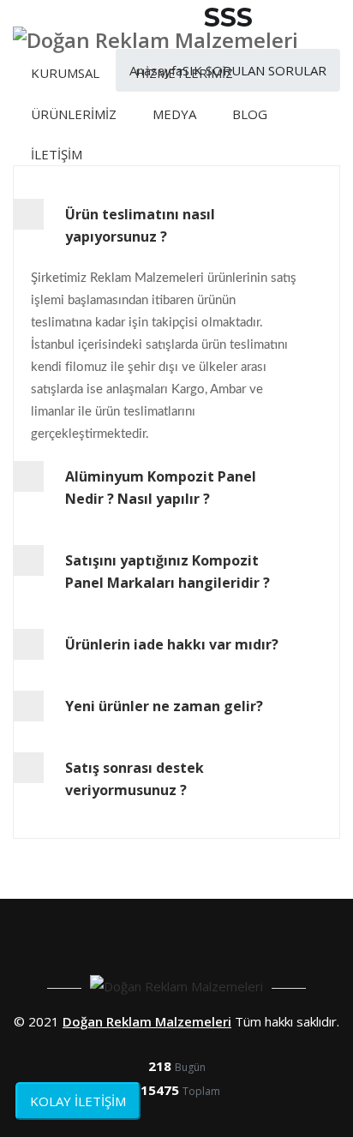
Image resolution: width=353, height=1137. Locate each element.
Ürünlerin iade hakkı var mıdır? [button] (171, 644)
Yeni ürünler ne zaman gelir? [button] (164, 706)
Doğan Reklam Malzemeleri (147, 1021)
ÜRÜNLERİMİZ (74, 114)
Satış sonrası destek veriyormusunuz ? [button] (134, 778)
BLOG (249, 114)
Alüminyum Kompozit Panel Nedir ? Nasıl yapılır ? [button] (160, 487)
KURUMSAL (65, 72)
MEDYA (174, 114)
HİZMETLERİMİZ (184, 72)
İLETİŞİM (56, 154)
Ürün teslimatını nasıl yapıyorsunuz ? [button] (140, 225)
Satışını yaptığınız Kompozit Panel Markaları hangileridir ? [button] (167, 571)
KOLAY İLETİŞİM (78, 1101)
